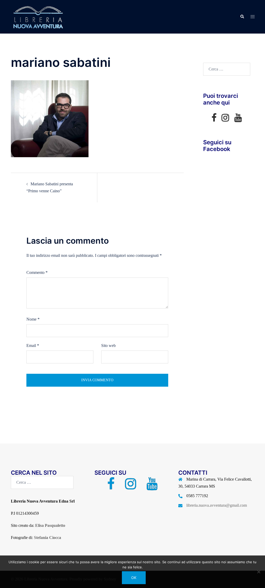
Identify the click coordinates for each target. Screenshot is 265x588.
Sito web (108, 345)
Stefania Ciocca (47, 537)
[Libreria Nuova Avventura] (37, 16)
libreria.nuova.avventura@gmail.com (216, 505)
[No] (258, 571)
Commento (37, 272)
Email (32, 345)
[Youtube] (238, 119)
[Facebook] (213, 119)
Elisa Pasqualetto (50, 525)
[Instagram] (225, 119)
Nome (33, 319)
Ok (133, 577)
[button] (242, 17)
